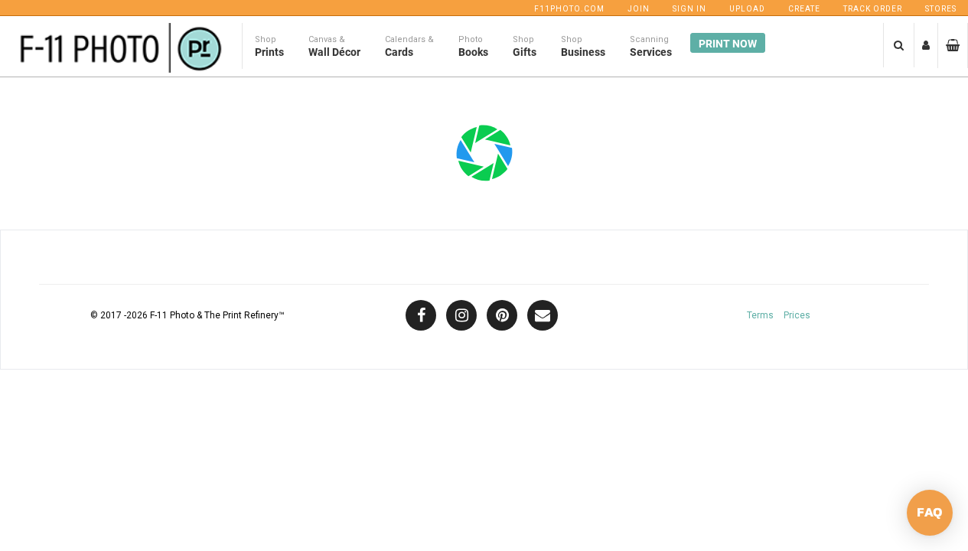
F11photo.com (569, 9)
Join (638, 9)
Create (804, 9)
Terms (760, 315)
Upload (747, 9)
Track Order (872, 9)
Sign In (689, 9)
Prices (797, 315)
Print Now (728, 43)
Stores (941, 9)
